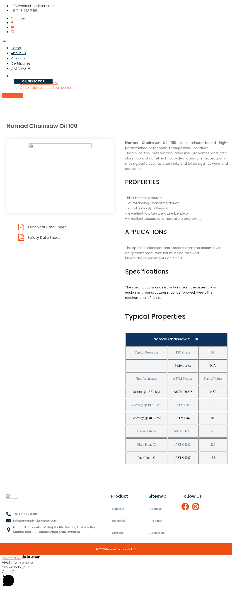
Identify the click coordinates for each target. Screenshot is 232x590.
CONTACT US (12, 95)
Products (18, 58)
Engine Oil (118, 508)
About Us (18, 53)
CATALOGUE (20, 68)
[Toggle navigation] (4, 41)
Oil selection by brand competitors (46, 87)
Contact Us (157, 532)
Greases (117, 532)
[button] (116, 578)
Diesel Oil (118, 520)
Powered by (11, 558)
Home (16, 47)
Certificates (21, 63)
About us (156, 508)
